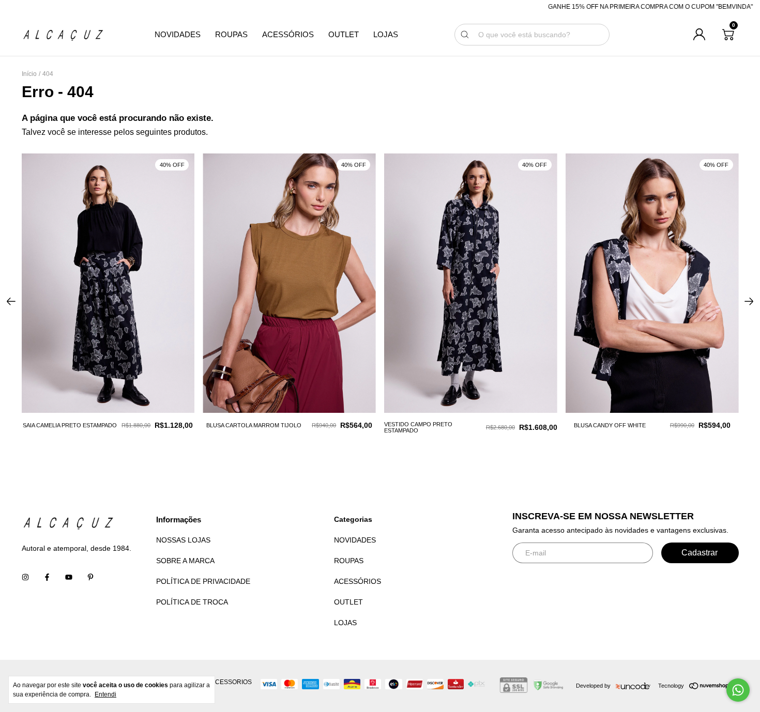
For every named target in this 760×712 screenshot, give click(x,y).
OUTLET (343, 34)
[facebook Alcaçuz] (47, 577)
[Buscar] (464, 34)
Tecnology (671, 686)
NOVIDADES (178, 34)
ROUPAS (231, 34)
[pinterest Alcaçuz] (90, 577)
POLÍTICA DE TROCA (192, 602)
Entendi (105, 694)
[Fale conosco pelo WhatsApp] (738, 690)
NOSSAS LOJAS (183, 540)
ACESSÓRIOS (288, 34)
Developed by (593, 686)
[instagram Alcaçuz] (25, 577)
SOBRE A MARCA (185, 560)
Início (29, 74)
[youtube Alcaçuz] (68, 577)
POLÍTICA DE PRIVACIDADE (203, 581)
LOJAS (385, 34)
